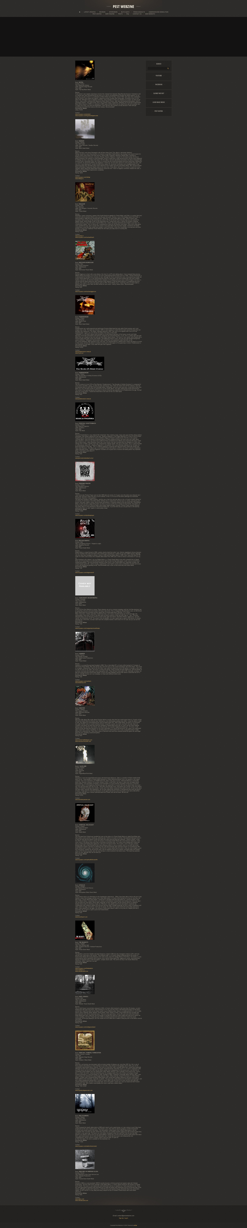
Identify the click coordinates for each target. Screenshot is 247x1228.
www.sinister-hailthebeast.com (83, 740)
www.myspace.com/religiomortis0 (84, 572)
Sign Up (121, 1218)
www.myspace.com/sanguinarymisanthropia (87, 628)
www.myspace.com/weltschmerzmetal (86, 1146)
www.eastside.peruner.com (82, 799)
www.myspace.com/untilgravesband (85, 1027)
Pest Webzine (123, 6)
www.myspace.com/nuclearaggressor (85, 291)
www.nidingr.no (79, 178)
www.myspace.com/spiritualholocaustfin (86, 859)
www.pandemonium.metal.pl (83, 351)
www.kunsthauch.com (81, 917)
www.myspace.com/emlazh (83, 114)
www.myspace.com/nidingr (82, 177)
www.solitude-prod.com (81, 971)
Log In (126, 1218)
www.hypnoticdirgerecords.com (84, 1090)
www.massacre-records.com (83, 741)
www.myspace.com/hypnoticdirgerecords (86, 115)
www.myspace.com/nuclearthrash (84, 237)
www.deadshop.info (80, 682)
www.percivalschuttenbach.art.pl (84, 458)
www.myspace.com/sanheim (83, 681)
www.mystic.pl (79, 353)
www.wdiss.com (79, 1199)
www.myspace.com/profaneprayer (84, 515)
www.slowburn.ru (80, 970)
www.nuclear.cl (79, 236)
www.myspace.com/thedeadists (84, 968)
